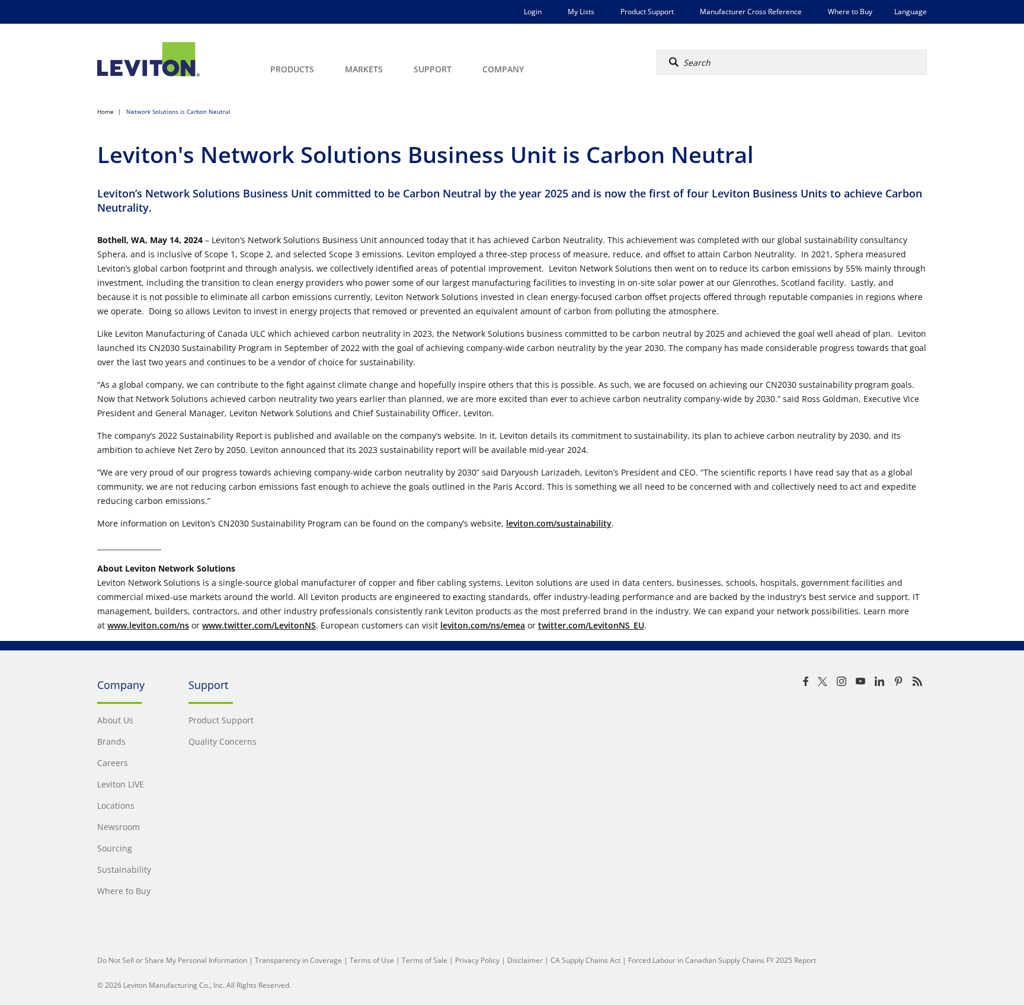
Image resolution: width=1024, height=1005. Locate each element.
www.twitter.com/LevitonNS (259, 625)
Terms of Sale (424, 960)
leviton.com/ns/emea (482, 625)
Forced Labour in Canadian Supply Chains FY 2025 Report (722, 960)
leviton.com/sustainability (559, 523)
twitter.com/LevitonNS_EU (591, 625)
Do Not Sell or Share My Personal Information (172, 960)
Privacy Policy (477, 960)
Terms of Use (372, 960)
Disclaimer (525, 960)
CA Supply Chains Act (585, 960)
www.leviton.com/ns (148, 625)
